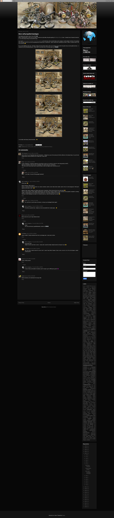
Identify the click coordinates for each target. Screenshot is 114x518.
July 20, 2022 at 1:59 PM (38, 267)
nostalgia (93, 379)
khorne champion (86, 347)
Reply (23, 157)
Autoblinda (91, 290)
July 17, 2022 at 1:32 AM (38, 206)
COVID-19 (93, 313)
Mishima (93, 368)
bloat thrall (85, 298)
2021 (86, 486)
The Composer (25, 153)
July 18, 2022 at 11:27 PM (38, 223)
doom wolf (89, 321)
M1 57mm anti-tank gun (88, 350)
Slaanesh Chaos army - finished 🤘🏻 (91, 167)
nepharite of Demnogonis (89, 376)
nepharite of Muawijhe (86, 377)
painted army (92, 387)
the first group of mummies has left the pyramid (32, 41)
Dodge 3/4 (85, 321)
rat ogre (85, 399)
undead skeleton (87, 421)
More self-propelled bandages (88, 472)
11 (86, 456)
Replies (24, 170)
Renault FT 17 (92, 401)
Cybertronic (88, 315)
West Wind (93, 435)
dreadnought (85, 324)
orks (92, 386)
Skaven (84, 409)
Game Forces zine (91, 331)
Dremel (89, 324)
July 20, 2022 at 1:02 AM (35, 248)
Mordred (89, 369)
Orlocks (87, 387)
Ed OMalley (24, 233)
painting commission (89, 388)
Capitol (94, 303)
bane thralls (85, 291)
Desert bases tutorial (88, 469)
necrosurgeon (92, 374)
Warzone (93, 434)
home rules (93, 340)
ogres (32, 146)
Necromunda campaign (89, 372)
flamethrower (89, 327)
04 (86, 479)
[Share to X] (38, 145)
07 (86, 463)
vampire (89, 427)
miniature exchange (89, 366)
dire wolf (93, 320)
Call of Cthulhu (87, 303)
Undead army (41, 146)
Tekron (94, 414)
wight (84, 436)
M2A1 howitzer (86, 353)
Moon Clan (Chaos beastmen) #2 (91, 116)
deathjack (88, 319)
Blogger (63, 515)
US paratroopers (90, 426)
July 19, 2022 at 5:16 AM (38, 241)
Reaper (89, 400)
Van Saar (93, 427)
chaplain (88, 310)
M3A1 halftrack (86, 355)
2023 (86, 451)
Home (49, 302)
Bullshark (88, 302)
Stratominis (93, 412)
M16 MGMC (88, 351)
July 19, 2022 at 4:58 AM (31, 233)
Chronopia (93, 312)
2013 (86, 501)
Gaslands (89, 333)
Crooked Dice (85, 314)
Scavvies (85, 403)
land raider (85, 348)
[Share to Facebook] (40, 145)
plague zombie (89, 394)
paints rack (93, 389)
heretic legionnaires (87, 339)
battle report (92, 292)
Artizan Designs (91, 289)
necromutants (86, 374)
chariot (91, 310)
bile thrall (85, 296)
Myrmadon (85, 370)
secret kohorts (91, 406)
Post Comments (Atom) (51, 306)
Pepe (23, 215)
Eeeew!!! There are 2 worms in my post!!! (92, 231)
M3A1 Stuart (92, 355)
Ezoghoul (93, 326)
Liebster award (85, 349)
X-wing (87, 438)
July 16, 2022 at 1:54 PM (34, 181)
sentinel (91, 407)
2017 (86, 494)
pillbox (87, 393)
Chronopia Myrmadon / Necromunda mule (91, 136)
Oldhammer (36, 146)
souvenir (93, 411)
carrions (87, 305)
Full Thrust (85, 329)
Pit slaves (90, 393)
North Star (88, 379)
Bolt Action (91, 300)
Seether (84, 407)
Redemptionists (86, 401)
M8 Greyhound (89, 360)
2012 (86, 503)
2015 (86, 497)
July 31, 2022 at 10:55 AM (30, 275)
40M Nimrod (86, 287)
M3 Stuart (93, 353)
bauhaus (89, 294)
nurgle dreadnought (89, 382)
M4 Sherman (85, 356)
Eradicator (85, 326)
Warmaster (93, 432)
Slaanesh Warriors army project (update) (92, 161)
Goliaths (93, 335)
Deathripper (93, 319)
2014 (86, 499)
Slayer (94, 409)
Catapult (93, 305)
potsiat (23, 275)
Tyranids (84, 418)
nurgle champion (87, 381)
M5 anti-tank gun (90, 359)
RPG (87, 402)
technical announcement (89, 414)
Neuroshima (88, 378)
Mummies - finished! (88, 466)
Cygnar (94, 315)
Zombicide (90, 438)
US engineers (91, 423)
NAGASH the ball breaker (91, 154)
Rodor (23, 161)
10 (86, 458)
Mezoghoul (89, 364)
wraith (88, 437)
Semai (88, 407)
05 (86, 477)
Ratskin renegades (91, 399)
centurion (93, 306)
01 (86, 484)
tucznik (23, 258)
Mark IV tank (91, 361)
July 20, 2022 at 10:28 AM (30, 258)
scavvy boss (92, 403)
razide (84, 400)
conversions (86, 313)
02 (86, 482)
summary (85, 413)
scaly (89, 402)
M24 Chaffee (92, 352)
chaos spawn (89, 309)
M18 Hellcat (92, 351)
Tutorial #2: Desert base (91, 178)
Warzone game (86, 435)
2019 (86, 490)
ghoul (87, 334)
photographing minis (91, 392)
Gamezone (93, 332)
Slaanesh (89, 409)
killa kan (91, 347)
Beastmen (93, 295)
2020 (86, 488)
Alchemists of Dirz (87, 288)
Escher (90, 326)
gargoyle (84, 333)
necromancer (86, 371)
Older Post (76, 302)
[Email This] (36, 145)
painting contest (87, 389)
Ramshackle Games (91, 398)
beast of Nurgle (88, 295)
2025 (86, 447)
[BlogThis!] (37, 145)
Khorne (94, 346)
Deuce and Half (89, 320)
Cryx (89, 314)
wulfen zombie (92, 437)
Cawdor (84, 306)
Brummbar (85, 302)
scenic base (85, 405)
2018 (86, 492)
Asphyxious (85, 290)
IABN (92, 341)
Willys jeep (88, 436)
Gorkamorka (85, 336)
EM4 (90, 325)
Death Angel (90, 318)
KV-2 (94, 347)
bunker (92, 302)
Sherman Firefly (92, 408)
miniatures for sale (87, 368)
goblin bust (89, 334)
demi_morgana (25, 181)
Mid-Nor (93, 364)
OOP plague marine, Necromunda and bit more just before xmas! (88, 212)
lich (94, 348)
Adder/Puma (93, 287)
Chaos (90, 307)
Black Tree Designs (91, 297)
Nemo (84, 375)
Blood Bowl (92, 298)
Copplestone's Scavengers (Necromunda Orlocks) (92, 129)
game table (86, 332)
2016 (86, 495)
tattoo (89, 413)
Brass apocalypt (86, 301)
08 (86, 462)
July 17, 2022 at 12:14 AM (33, 200)
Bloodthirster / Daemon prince (92, 148)
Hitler (89, 340)
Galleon (89, 329)
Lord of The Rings (91, 349)
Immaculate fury (89, 342)
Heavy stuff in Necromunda (91, 237)
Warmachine (86, 432)
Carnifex (84, 305)
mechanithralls (86, 362)
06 (86, 475)
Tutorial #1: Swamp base (91, 122)
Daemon (85, 317)
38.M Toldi (89, 286)
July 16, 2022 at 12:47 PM (30, 161)
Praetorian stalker (91, 395)
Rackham (89, 396)
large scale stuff (90, 348)
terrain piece (90, 415)
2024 (86, 449)
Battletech (85, 294)
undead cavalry (86, 419)
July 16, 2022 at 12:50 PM (33, 172)
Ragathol (85, 398)
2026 (86, 446)
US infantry (90, 424)
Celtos (89, 306)
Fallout (84, 327)
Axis (94, 290)
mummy (29, 146)
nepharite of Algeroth (90, 375)
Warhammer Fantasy (48, 146)
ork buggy (89, 386)
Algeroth (93, 288)
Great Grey (90, 336)
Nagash (93, 370)
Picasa (84, 393)
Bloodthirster (85, 300)
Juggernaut (89, 344)
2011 (86, 504)
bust (94, 302)
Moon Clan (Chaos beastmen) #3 (91, 110)
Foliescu (93, 327)
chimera (85, 312)
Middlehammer (24, 146)
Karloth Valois (86, 346)
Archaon (84, 289)
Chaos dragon (89, 308)
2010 (86, 506)
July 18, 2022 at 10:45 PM (29, 215)
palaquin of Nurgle (86, 390)
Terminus (84, 415)
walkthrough (85, 428)
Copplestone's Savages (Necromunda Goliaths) (92, 218)
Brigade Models (92, 301)
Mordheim (85, 369)
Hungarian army (86, 341)
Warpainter (85, 434)
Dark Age (90, 317)
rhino (84, 402)
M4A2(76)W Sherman (91, 357)
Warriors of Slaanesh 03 (91, 141)
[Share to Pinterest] (41, 145)
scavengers (93, 402)
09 (86, 460)
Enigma (94, 325)
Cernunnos (85, 307)
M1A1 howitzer (86, 352)
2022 (86, 453)
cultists (92, 314)
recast (94, 400)
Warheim (93, 431)
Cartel (91, 305)
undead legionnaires (91, 420)
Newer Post (21, 302)
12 (86, 454)
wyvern (84, 438)
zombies (88, 439)
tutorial (94, 417)
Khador (90, 346)
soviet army (86, 412)
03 (86, 481)
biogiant (89, 296)
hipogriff (84, 340)
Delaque (84, 320)
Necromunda (92, 371)
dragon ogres (92, 322)
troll (90, 417)
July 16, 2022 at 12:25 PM (33, 153)
